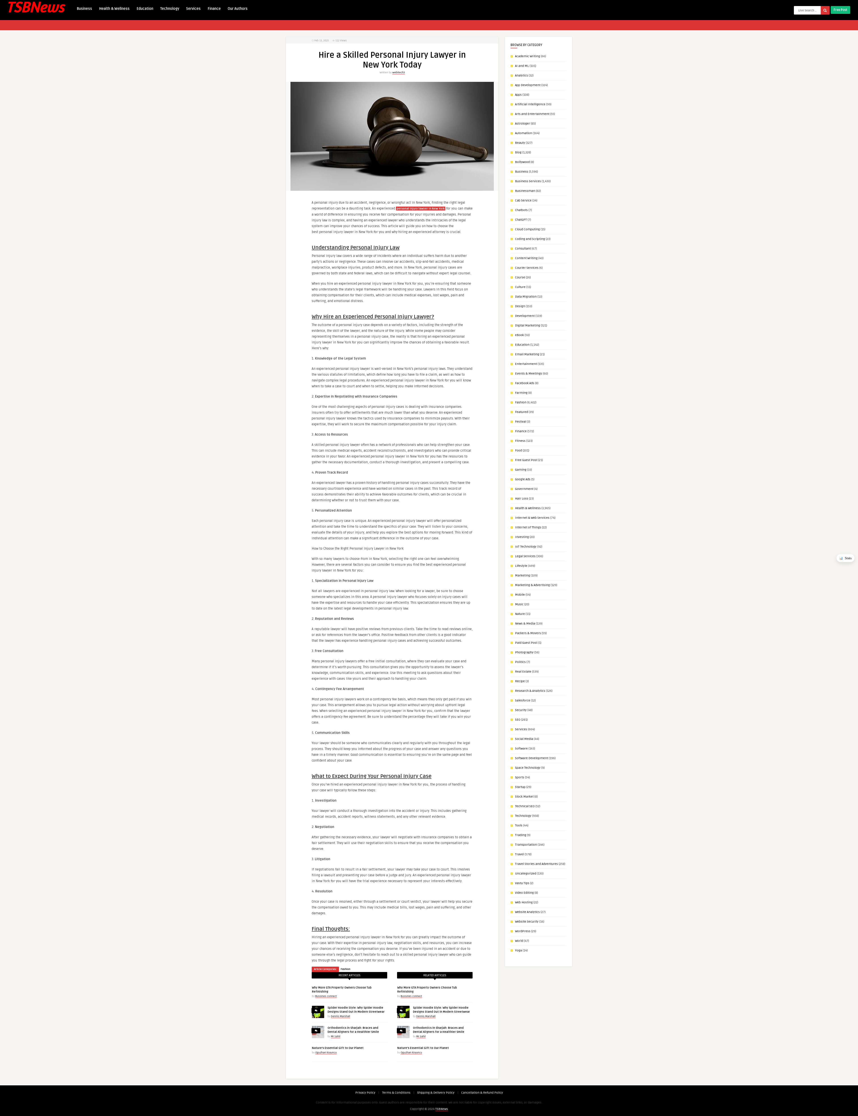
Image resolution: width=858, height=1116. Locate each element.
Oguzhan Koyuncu (326, 1052)
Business (84, 8)
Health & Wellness (114, 8)
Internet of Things (528, 527)
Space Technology (527, 768)
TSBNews (441, 1109)
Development (525, 316)
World (519, 941)
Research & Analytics (530, 691)
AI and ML (522, 66)
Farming (521, 393)
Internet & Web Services (532, 518)
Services (193, 8)
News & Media (525, 623)
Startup (520, 787)
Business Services (528, 181)
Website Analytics (527, 912)
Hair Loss (521, 498)
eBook (519, 335)
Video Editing (524, 893)
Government (524, 489)
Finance (214, 8)
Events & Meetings (528, 373)
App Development (527, 85)
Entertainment (526, 364)
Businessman (525, 191)
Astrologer (522, 123)
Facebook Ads (524, 383)
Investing (522, 537)
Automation (523, 133)
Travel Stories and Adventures (536, 864)
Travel (519, 854)
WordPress (522, 931)
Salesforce (522, 700)
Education (145, 8)
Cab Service (523, 200)
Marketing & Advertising (532, 585)
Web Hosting (524, 902)
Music (519, 604)
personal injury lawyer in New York (421, 208)
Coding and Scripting (530, 239)
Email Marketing (527, 354)
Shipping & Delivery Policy (435, 1093)
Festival (520, 422)
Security (521, 710)
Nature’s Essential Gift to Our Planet (338, 1048)
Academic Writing (527, 56)
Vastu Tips (522, 883)
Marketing (522, 575)
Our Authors (238, 8)
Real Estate (523, 671)
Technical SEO (525, 806)
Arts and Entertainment (532, 114)
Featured (521, 412)
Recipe (520, 681)
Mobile (520, 595)
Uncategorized (525, 873)
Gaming (520, 470)
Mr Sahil (335, 1036)
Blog (518, 152)
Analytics (521, 75)
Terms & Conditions (396, 1093)
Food (518, 450)
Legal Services (525, 556)
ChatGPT (521, 220)
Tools (518, 825)
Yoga (518, 950)
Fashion (345, 969)
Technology (169, 8)
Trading (520, 835)
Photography (524, 652)
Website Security (526, 921)
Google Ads (522, 479)
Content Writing (526, 258)
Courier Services (526, 268)
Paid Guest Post (526, 643)
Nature (520, 614)
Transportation (526, 845)
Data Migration (526, 297)
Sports (519, 777)
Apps (518, 95)
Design (520, 306)
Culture (520, 287)
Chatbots (521, 210)
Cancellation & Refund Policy (482, 1093)
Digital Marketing (527, 325)
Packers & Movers (528, 633)
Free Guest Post (526, 460)
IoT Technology (525, 546)
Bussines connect (326, 996)
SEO (517, 720)
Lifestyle (521, 566)
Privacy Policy (365, 1093)
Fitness (520, 441)
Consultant (523, 248)
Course (520, 277)
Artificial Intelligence (530, 104)
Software (521, 748)
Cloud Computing (527, 229)
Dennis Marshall (340, 1016)
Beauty (520, 143)
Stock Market (524, 796)
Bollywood (522, 162)
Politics (520, 662)
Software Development (531, 758)
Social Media (524, 739)
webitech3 (398, 72)
